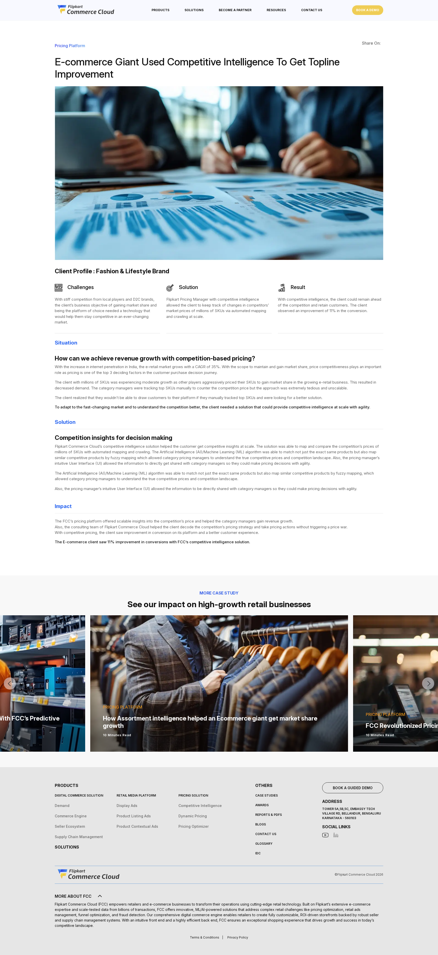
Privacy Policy (237, 937)
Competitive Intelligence (200, 805)
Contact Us (311, 10)
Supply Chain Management (79, 837)
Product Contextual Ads (137, 826)
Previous (10, 683)
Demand (62, 805)
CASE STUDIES (266, 795)
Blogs (260, 824)
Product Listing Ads (134, 816)
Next (428, 683)
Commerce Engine (71, 816)
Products (160, 10)
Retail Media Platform (136, 795)
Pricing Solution (193, 795)
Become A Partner (235, 10)
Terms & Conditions (204, 937)
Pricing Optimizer (193, 826)
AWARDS (262, 805)
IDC (258, 853)
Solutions (67, 847)
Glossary (263, 843)
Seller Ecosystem (70, 826)
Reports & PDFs (268, 815)
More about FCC (73, 896)
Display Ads (127, 805)
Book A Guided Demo (353, 788)
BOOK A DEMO (367, 10)
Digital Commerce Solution (79, 795)
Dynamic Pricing (192, 816)
